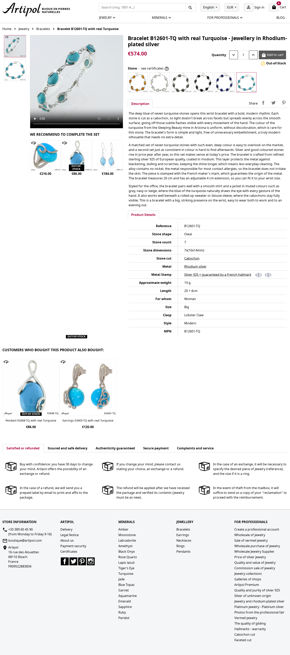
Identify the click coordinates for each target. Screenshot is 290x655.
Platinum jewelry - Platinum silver (259, 607)
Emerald (124, 601)
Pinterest (284, 103)
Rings (180, 546)
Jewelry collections (248, 573)
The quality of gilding (250, 623)
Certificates (68, 551)
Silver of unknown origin (252, 596)
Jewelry (105, 17)
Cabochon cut (244, 634)
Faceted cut (243, 640)
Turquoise (125, 573)
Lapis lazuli (126, 562)
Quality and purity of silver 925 (257, 590)
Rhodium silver (195, 266)
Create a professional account (256, 529)
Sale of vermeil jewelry (251, 540)
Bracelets (183, 529)
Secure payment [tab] (156, 448)
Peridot (123, 618)
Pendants (183, 551)
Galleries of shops (247, 579)
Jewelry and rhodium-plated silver (259, 601)
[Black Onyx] (203, 82)
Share (263, 103)
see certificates (155, 68)
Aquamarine (127, 596)
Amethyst (125, 546)
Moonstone (127, 535)
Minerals (159, 17)
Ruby (122, 612)
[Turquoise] (246, 82)
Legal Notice (69, 535)
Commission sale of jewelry (254, 568)
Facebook (65, 561)
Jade (121, 579)
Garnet (123, 590)
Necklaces (183, 540)
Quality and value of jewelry (255, 562)
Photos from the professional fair (259, 612)
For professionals (223, 17)
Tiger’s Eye (126, 568)
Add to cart (272, 55)
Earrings (182, 535)
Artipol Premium (246, 585)
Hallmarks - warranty (250, 629)
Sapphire (125, 607)
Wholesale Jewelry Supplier (254, 551)
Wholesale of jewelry (249, 535)
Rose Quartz (127, 557)
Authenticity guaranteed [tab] (115, 448)
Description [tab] (140, 104)
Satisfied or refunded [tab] (23, 448)
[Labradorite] (181, 82)
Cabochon (191, 258)
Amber (123, 529)
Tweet (273, 103)
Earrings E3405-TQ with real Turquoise (88, 420)
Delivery (66, 529)
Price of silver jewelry (250, 557)
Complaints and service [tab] (195, 448)
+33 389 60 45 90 (20, 529)
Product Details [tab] (143, 215)
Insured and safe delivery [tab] (67, 448)
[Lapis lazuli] (225, 82)
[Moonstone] (160, 82)
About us (67, 540)
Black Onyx (126, 551)
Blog (280, 17)
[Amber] (138, 82)
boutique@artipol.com (25, 540)
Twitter (73, 561)
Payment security (73, 546)
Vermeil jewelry (245, 618)
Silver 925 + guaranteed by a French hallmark (217, 274)
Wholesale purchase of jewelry (257, 546)
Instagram (91, 561)
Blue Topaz (126, 585)
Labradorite (127, 540)
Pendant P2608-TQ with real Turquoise (31, 420)
